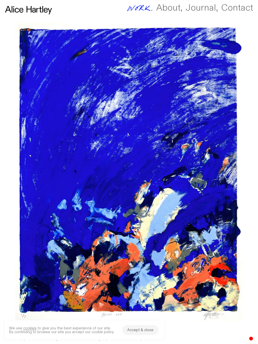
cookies (30, 328)
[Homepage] (28, 10)
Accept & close (140, 330)
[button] (129, 172)
